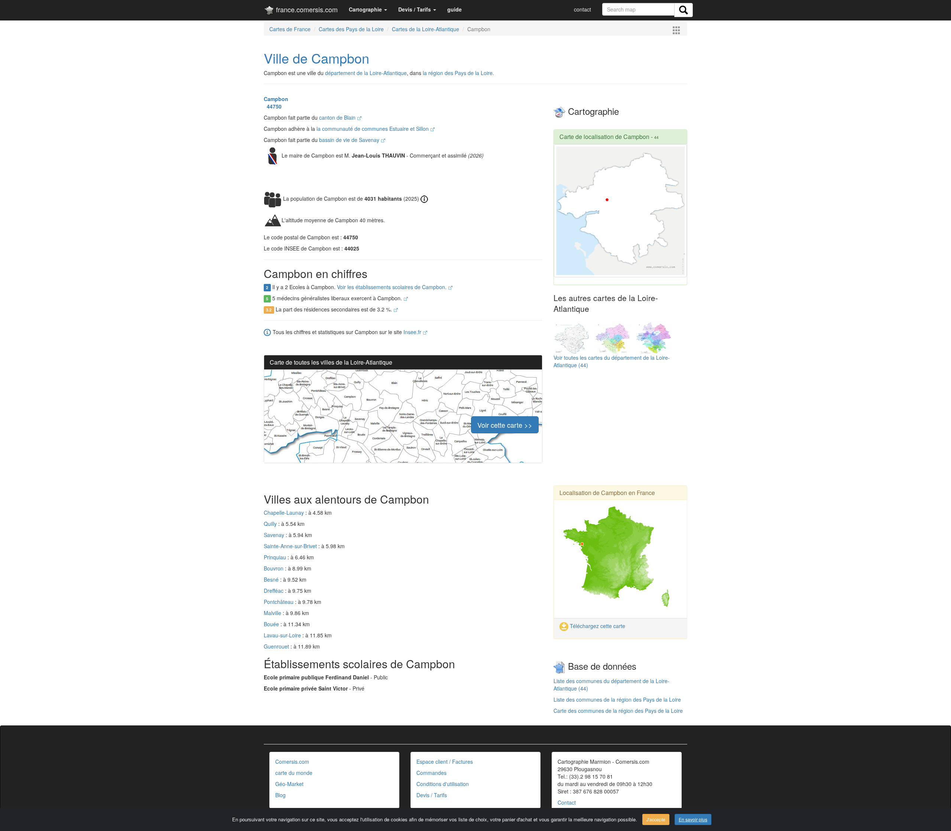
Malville (273, 613)
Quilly (271, 523)
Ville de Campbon (316, 57)
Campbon (276, 99)
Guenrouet (277, 646)
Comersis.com (292, 761)
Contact (567, 802)
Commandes (431, 772)
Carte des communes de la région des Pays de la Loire (618, 710)
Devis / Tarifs (431, 795)
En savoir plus (693, 819)
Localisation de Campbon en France (607, 492)
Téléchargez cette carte (596, 626)
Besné (272, 579)
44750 (273, 106)
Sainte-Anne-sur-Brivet (291, 546)
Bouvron (274, 568)
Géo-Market (289, 784)
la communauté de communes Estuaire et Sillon (373, 128)
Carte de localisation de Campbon (604, 136)
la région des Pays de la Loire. (458, 73)
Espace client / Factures (444, 761)
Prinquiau (276, 557)
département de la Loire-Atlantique (366, 73)
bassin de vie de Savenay (350, 139)
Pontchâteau (279, 601)
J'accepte (655, 819)
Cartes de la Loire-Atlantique (425, 29)
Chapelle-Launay (284, 512)
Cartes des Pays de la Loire (351, 29)
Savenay (275, 535)
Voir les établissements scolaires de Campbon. (392, 287)
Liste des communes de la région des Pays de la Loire (617, 699)
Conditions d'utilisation (442, 784)
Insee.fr (413, 332)
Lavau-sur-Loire (283, 635)
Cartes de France (290, 29)
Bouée (272, 624)
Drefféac (274, 590)
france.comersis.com (306, 9)
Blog (280, 795)
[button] (368, 9)
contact (582, 9)
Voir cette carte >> (504, 425)
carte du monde (293, 772)
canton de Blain (338, 117)
